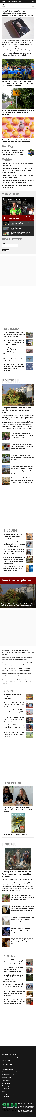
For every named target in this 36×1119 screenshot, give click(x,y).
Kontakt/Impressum (8, 1069)
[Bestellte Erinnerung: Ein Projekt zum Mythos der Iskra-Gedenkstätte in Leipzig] (29, 536)
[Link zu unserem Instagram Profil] (7, 1064)
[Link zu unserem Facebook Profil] (3, 1064)
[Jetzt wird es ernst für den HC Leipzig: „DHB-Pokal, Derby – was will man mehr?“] (29, 697)
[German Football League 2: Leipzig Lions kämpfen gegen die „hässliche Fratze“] (29, 735)
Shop (20, 1)
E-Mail (4, 243)
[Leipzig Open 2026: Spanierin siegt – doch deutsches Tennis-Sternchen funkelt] (29, 727)
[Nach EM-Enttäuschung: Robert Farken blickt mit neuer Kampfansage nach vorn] (29, 704)
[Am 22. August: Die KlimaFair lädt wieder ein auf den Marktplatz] (29, 986)
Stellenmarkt (14, 1)
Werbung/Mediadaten (8, 1074)
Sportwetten (5, 1088)
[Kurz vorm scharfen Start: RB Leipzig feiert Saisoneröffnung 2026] (29, 712)
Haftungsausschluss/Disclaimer (11, 1094)
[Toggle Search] (28, 6)
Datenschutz (5, 1096)
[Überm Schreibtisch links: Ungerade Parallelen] (18, 823)
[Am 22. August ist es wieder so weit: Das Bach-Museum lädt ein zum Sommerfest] (29, 994)
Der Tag (7, 146)
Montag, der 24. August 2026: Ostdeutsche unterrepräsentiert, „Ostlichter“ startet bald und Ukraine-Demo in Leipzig (18, 652)
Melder (7, 159)
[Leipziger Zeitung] (3, 6)
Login (33, 1)
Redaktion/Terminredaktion (10, 1072)
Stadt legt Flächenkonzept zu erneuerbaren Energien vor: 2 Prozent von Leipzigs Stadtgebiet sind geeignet (17, 681)
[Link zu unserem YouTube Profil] (11, 1064)
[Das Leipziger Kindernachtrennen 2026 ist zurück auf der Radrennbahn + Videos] (29, 720)
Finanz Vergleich (6, 1086)
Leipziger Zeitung (6, 1)
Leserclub (12, 783)
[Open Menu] (33, 5)
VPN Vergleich (6, 1083)
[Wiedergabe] (18, 206)
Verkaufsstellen (6, 1077)
